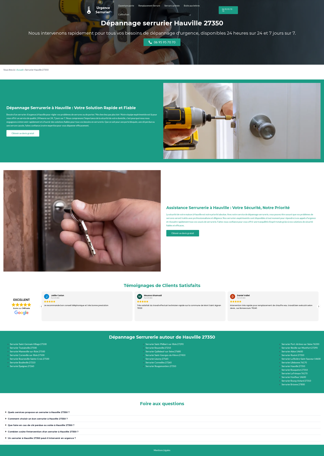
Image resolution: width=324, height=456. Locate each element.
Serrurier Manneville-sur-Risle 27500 (27, 351)
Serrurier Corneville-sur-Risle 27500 (27, 355)
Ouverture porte (126, 5)
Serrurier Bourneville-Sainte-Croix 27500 (29, 358)
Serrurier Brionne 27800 (293, 384)
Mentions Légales (162, 450)
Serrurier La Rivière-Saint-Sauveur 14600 (301, 358)
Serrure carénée (172, 5)
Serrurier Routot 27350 (293, 355)
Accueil (19, 69)
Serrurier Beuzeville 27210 (158, 347)
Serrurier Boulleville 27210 (22, 362)
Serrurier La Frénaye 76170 (294, 373)
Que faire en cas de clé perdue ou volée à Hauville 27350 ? (41, 425)
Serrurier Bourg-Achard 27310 (296, 380)
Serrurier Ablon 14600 (292, 351)
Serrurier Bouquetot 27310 (295, 370)
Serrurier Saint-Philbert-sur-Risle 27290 (165, 344)
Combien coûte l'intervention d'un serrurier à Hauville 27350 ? (43, 431)
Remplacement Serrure (149, 5)
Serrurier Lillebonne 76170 (294, 362)
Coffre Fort (123, 14)
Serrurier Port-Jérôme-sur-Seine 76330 (300, 344)
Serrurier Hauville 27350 (293, 366)
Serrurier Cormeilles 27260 (158, 362)
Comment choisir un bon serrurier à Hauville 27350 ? (38, 418)
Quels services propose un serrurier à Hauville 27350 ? (39, 412)
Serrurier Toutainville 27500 (23, 347)
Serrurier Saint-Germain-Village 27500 (28, 344)
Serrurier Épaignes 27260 (22, 366)
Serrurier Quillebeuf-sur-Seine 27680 (163, 351)
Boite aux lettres (192, 5)
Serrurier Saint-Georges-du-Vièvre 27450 (165, 355)
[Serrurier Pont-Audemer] (98, 9)
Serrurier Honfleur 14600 (294, 377)
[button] (228, 10)
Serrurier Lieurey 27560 (157, 358)
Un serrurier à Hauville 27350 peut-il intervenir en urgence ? (42, 438)
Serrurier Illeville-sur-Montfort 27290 (300, 347)
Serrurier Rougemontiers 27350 (161, 366)
